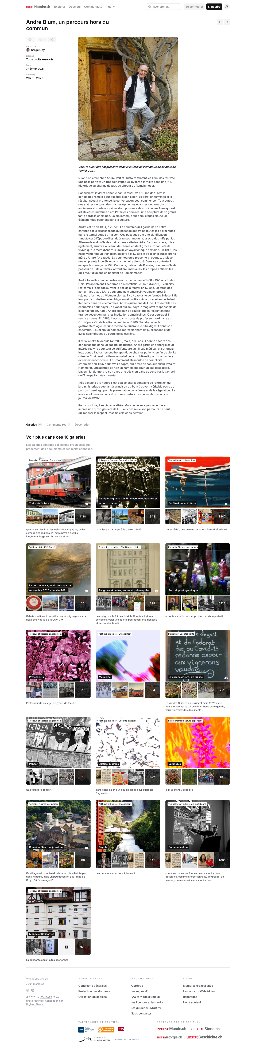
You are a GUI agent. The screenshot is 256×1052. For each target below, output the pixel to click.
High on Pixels (35, 1004)
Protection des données (94, 991)
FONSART (46, 997)
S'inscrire (214, 6)
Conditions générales (92, 985)
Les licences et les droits (147, 1002)
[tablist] (128, 424)
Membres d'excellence (198, 985)
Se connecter (194, 6)
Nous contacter (141, 1013)
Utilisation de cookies (92, 996)
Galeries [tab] (33, 424)
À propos (137, 985)
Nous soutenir (192, 1002)
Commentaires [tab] (58, 424)
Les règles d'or (140, 991)
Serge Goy (38, 50)
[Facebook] (28, 990)
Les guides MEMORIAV (146, 1008)
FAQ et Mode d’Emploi (145, 996)
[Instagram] (32, 990)
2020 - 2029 (34, 78)
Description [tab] (82, 424)
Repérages (190, 996)
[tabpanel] (128, 697)
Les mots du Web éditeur (199, 991)
